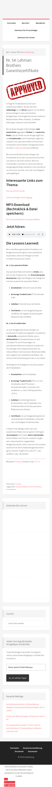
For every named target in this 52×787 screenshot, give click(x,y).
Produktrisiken (11, 489)
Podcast (18, 484)
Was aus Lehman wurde (15, 191)
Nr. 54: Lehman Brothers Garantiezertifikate (23, 219)
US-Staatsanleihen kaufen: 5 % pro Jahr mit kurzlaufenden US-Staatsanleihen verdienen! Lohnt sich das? (24, 728)
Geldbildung (26, 8)
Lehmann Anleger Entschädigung (19, 197)
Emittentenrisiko (19, 148)
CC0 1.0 (37, 461)
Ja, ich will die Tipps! (18, 678)
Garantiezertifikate (21, 487)
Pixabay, (18, 461)
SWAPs (13, 393)
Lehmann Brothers (35, 487)
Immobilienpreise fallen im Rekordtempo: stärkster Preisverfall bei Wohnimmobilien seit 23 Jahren (25, 707)
